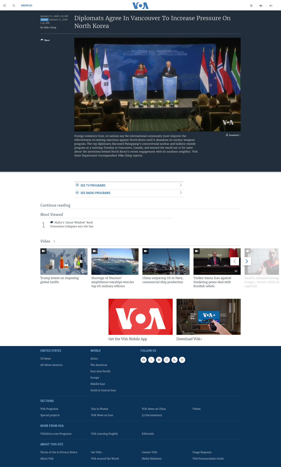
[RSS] (174, 360)
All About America (51, 365)
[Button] (45, 41)
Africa (94, 358)
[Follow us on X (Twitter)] (151, 360)
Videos (197, 408)
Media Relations (152, 458)
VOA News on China (154, 408)
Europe (94, 377)
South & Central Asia (103, 390)
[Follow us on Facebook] (143, 360)
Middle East (97, 384)
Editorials (148, 433)
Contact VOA (149, 452)
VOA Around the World (105, 458)
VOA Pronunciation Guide (208, 458)
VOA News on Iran (102, 415)
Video (45, 241)
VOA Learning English (104, 433)
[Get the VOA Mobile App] (140, 317)
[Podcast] (182, 360)
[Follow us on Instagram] (167, 360)
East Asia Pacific (100, 371)
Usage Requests (202, 452)
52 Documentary (152, 415)
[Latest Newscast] (271, 5)
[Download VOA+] (208, 317)
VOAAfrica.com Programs (56, 433)
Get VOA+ (97, 452)
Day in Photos (99, 408)
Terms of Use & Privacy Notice (58, 452)
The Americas (98, 365)
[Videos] (261, 5)
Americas (26, 5)
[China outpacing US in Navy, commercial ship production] (166, 261)
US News (45, 358)
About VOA (47, 458)
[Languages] (251, 5)
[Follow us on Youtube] (159, 360)
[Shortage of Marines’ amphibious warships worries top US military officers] (115, 261)
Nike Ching (50, 27)
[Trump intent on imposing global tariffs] (63, 261)
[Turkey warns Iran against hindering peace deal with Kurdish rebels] (217, 261)
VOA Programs (49, 408)
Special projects (50, 415)
